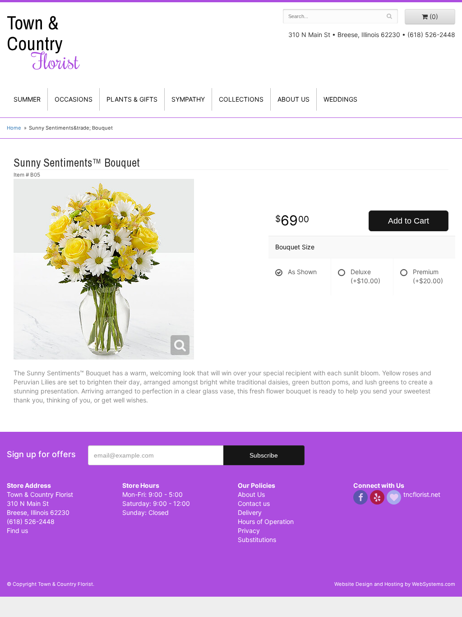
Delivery (250, 512)
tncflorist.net (421, 494)
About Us (251, 494)
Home (14, 128)
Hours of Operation (266, 521)
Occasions (73, 99)
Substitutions (257, 539)
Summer (27, 99)
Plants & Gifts (131, 99)
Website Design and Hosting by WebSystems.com (394, 584)
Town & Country (43, 42)
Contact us (254, 503)
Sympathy (188, 99)
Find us (17, 530)
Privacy (249, 530)
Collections (241, 99)
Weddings (340, 99)
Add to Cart (408, 220)
